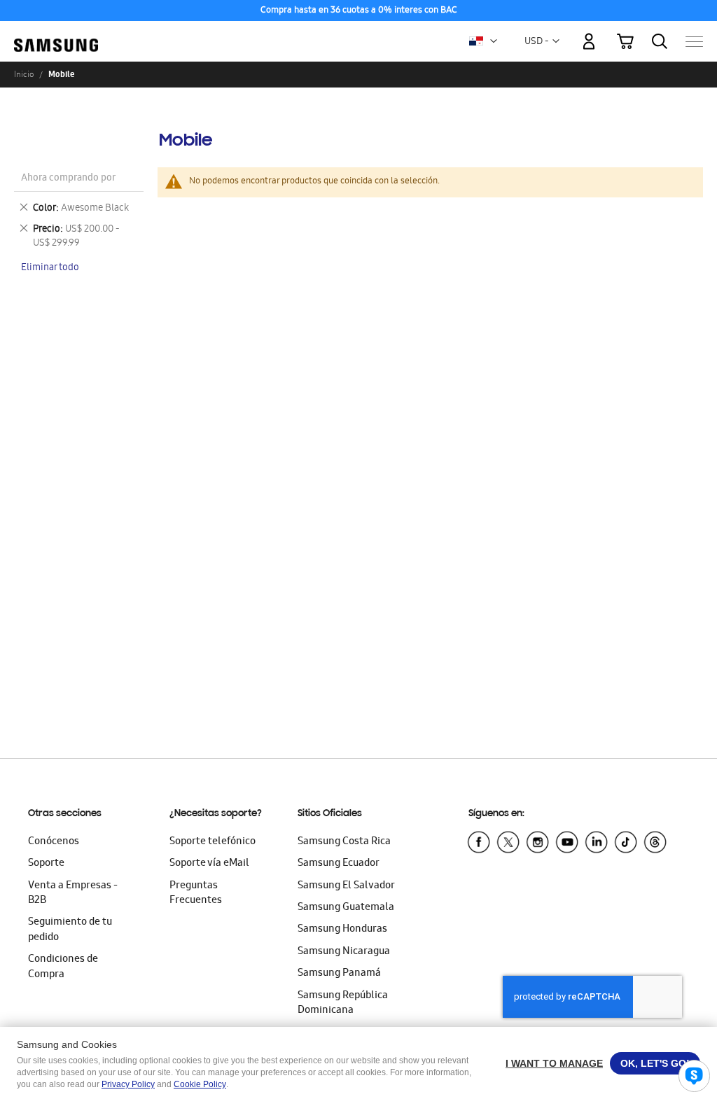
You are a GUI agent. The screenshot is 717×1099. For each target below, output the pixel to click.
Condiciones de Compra (63, 967)
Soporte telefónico (212, 842)
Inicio (24, 74)
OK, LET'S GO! (655, 1063)
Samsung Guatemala (346, 907)
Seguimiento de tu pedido (70, 930)
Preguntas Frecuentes (195, 893)
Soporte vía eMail (209, 863)
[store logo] (56, 34)
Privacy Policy (128, 1084)
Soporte (46, 863)
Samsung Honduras (342, 929)
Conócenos (53, 842)
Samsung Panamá (339, 973)
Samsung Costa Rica (344, 842)
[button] (493, 41)
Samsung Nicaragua (344, 952)
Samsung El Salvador (346, 886)
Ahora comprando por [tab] (68, 179)
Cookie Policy (200, 1084)
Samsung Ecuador (339, 863)
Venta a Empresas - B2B (73, 893)
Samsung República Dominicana (343, 1003)
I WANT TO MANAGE (554, 1063)
